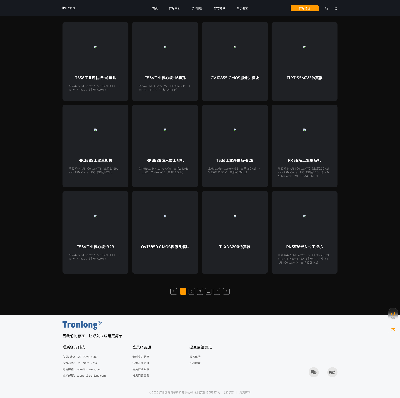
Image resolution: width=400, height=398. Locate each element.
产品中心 (174, 8)
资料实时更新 (140, 357)
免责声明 (245, 392)
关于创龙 (242, 8)
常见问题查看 (140, 375)
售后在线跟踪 (140, 369)
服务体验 (195, 357)
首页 (155, 8)
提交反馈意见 (200, 347)
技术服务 (197, 8)
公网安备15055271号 (207, 392)
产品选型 (304, 8)
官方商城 (219, 8)
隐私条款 (228, 392)
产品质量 (195, 363)
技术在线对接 (140, 363)
